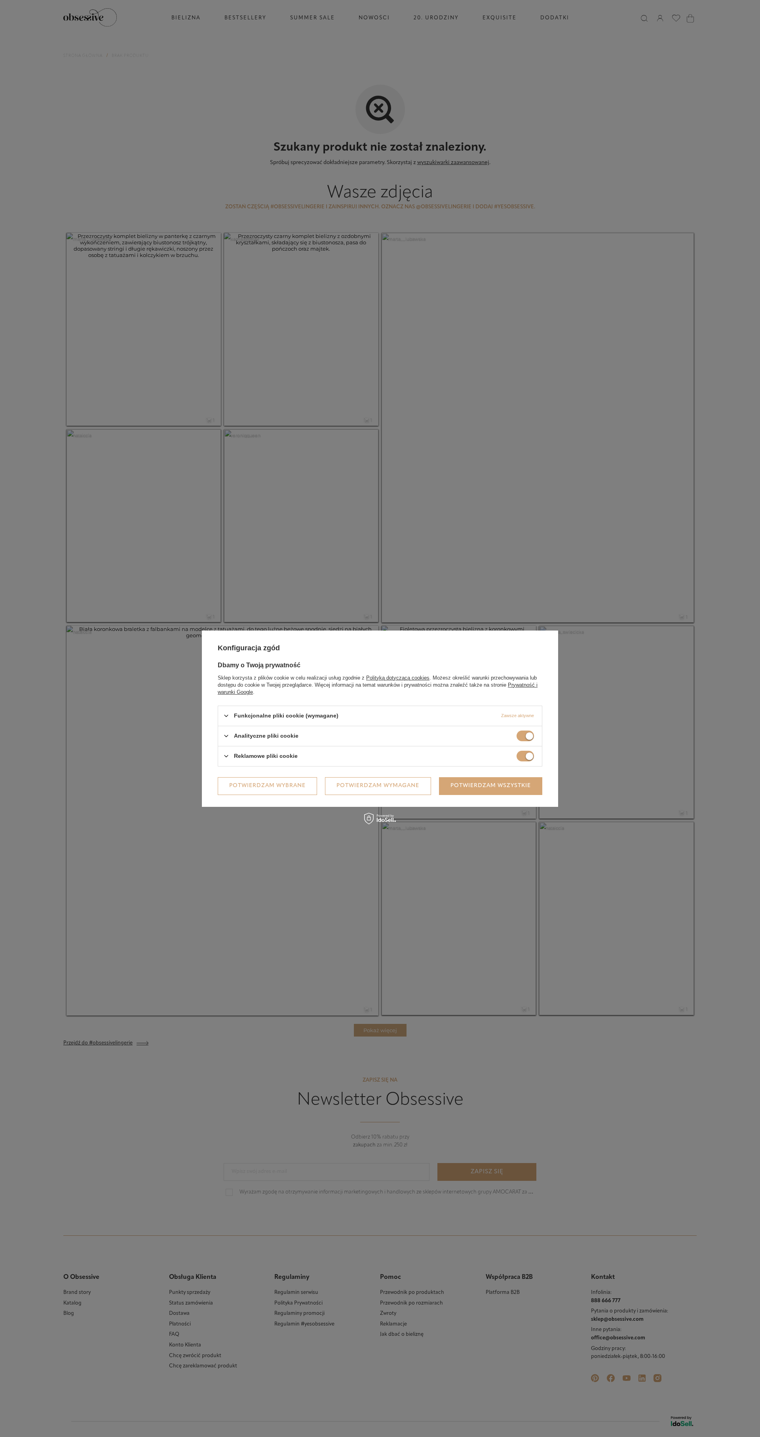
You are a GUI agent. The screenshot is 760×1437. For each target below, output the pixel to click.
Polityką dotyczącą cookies (397, 677)
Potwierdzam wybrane (267, 786)
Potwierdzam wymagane (377, 786)
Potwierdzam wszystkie (490, 786)
